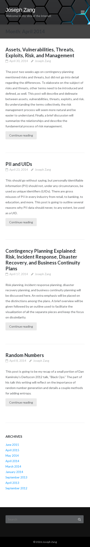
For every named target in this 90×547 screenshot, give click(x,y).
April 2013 (12, 483)
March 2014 (13, 466)
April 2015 (12, 450)
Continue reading (21, 135)
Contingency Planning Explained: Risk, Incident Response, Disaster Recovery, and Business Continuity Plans (42, 259)
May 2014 (12, 455)
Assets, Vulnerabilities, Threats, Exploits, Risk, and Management (39, 52)
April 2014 (12, 461)
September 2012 (16, 488)
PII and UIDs (18, 164)
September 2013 (16, 477)
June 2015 (12, 444)
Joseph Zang (43, 61)
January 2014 (14, 472)
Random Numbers (24, 355)
